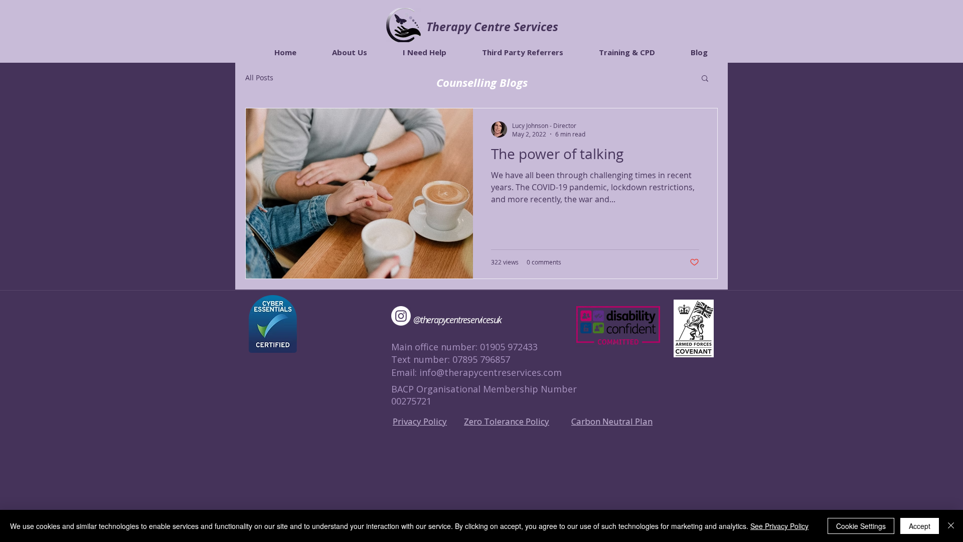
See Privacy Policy (779, 526)
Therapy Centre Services (492, 27)
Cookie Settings (861, 526)
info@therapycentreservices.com (490, 372)
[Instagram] (401, 316)
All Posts (259, 77)
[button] (705, 79)
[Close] (951, 526)
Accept (919, 526)
